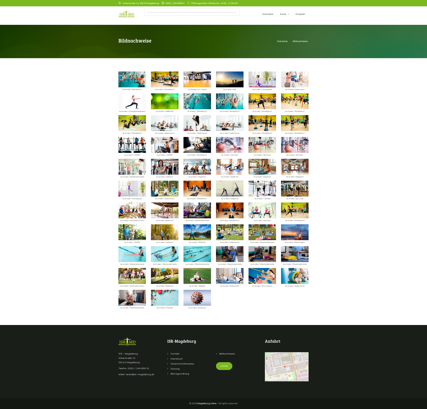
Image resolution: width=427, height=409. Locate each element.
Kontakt (174, 353)
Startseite (267, 14)
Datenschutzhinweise (182, 363)
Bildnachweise (300, 41)
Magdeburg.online (207, 403)
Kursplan (300, 14)
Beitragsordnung (179, 373)
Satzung (175, 368)
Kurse (283, 14)
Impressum (176, 358)
